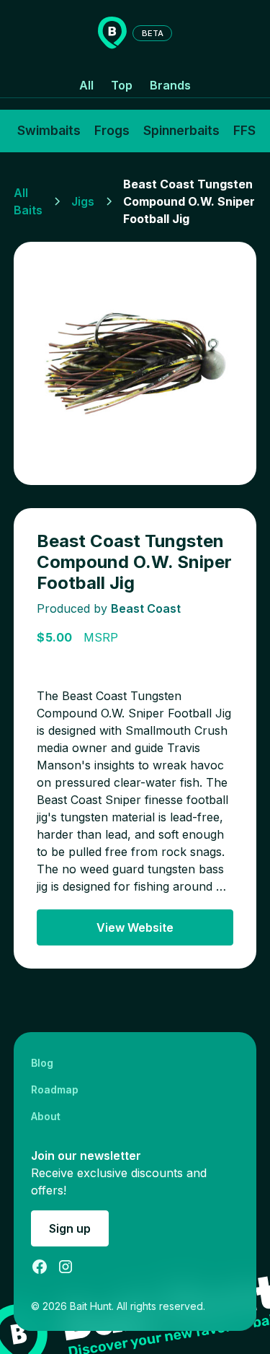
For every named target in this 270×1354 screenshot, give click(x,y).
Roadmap (54, 1089)
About (45, 1116)
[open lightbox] (135, 364)
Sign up (70, 1228)
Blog (42, 1063)
